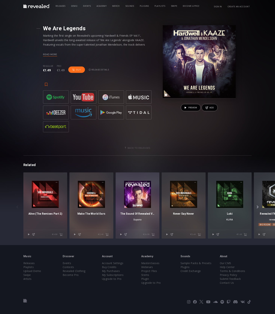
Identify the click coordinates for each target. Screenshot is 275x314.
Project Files (149, 271)
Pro (59, 66)
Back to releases (139, 148)
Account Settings (112, 263)
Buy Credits (109, 267)
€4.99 (55, 234)
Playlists (160, 5)
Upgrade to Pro (111, 279)
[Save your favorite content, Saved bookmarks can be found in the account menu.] (46, 82)
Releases (60, 5)
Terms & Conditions (232, 271)
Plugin (145, 279)
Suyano (137, 219)
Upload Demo (32, 271)
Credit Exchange (191, 271)
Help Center (227, 267)
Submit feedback (230, 279)
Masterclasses (150, 263)
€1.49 (239, 234)
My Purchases (111, 271)
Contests (68, 267)
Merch (116, 5)
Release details (100, 69)
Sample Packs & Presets (196, 263)
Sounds (129, 5)
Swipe (174, 5)
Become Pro (71, 275)
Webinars (147, 267)
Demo (74, 5)
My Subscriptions (112, 275)
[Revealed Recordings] (36, 6)
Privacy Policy (228, 275)
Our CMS (225, 263)
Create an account (238, 6)
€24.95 (146, 234)
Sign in (218, 6)
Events (87, 5)
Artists (27, 279)
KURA (229, 219)
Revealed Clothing (74, 271)
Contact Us (227, 282)
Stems (145, 275)
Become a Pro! (191, 5)
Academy (102, 5)
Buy (78, 69)
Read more (50, 54)
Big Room (265, 224)
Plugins (144, 5)
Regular (48, 66)
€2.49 (101, 234)
